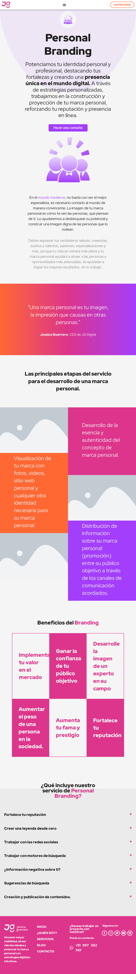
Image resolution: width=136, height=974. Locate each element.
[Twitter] (117, 933)
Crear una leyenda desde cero (30, 828)
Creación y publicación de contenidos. (37, 896)
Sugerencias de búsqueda (26, 883)
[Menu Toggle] (64, 4)
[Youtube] (123, 933)
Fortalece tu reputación (25, 814)
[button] (68, 814)
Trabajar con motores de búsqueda (35, 855)
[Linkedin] (130, 933)
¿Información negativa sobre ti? (32, 869)
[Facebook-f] (104, 933)
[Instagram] (110, 933)
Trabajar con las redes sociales (31, 841)
